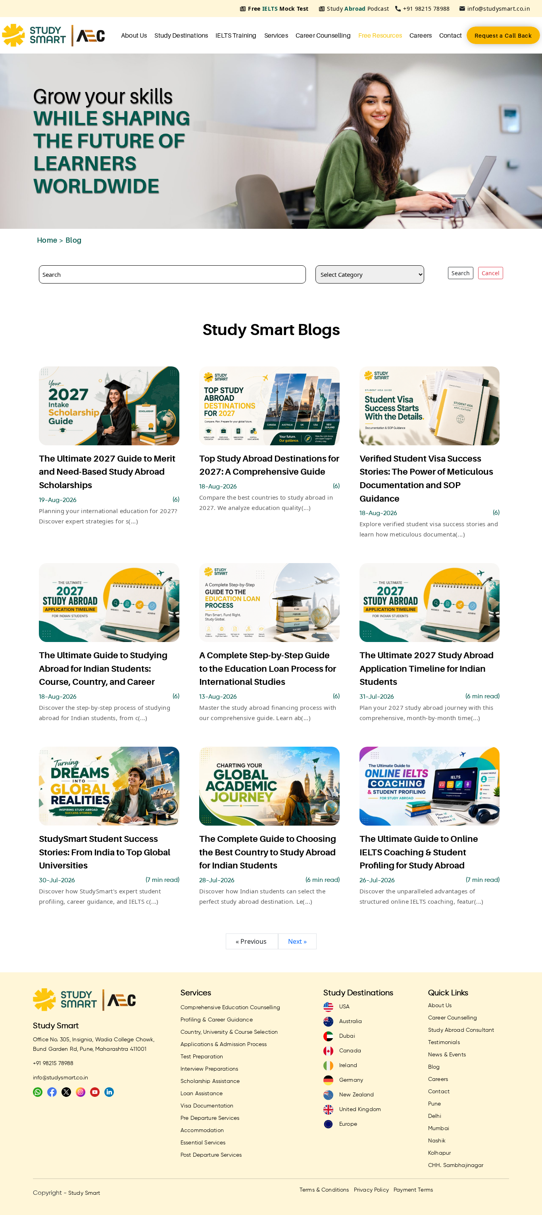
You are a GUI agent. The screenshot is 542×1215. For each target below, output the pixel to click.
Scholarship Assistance (210, 1081)
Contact (450, 35)
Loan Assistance (202, 1093)
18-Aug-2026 (218, 487)
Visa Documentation (207, 1106)
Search (461, 273)
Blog (434, 1067)
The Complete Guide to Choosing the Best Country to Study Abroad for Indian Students (267, 852)
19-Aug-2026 (58, 500)
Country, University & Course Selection (229, 1032)
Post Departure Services (211, 1155)
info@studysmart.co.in (498, 8)
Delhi (434, 1116)
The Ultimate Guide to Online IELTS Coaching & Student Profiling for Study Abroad (418, 852)
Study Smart (56, 1026)
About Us (134, 35)
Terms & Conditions (324, 1190)
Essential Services (203, 1143)
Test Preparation (202, 1057)
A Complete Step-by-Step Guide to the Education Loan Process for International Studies (267, 668)
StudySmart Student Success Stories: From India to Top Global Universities (104, 852)
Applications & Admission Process (224, 1044)
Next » (297, 941)
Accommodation (202, 1130)
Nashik (437, 1141)
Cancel (491, 273)
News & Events (447, 1055)
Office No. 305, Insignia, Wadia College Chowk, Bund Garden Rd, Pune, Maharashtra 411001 (93, 1044)
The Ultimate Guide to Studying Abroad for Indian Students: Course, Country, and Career (103, 668)
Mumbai (438, 1128)
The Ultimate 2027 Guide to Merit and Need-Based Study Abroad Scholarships (107, 472)
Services (276, 35)
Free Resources (380, 35)
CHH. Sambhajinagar (456, 1165)
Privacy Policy (371, 1190)
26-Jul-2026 (377, 881)
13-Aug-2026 (218, 697)
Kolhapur (439, 1153)
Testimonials (444, 1042)
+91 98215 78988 (426, 8)
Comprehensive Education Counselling (230, 1007)
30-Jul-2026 (57, 881)
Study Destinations (181, 35)
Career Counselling (323, 35)
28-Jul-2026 (216, 881)
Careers (420, 35)
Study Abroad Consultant (461, 1030)
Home (47, 240)
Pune (434, 1104)
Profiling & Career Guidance (217, 1020)
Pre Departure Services (210, 1118)
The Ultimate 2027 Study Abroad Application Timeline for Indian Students (426, 668)
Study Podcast (358, 8)
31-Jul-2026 (376, 697)
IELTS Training (235, 35)
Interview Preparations (209, 1069)
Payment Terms (413, 1190)
